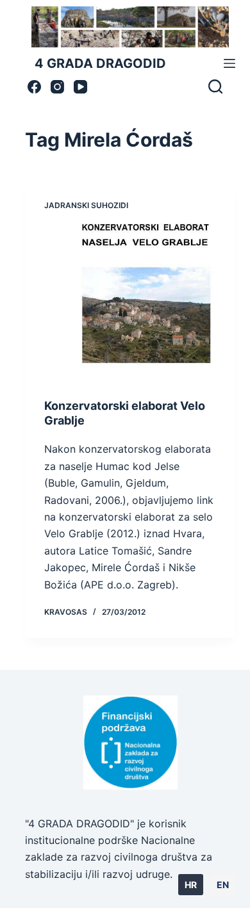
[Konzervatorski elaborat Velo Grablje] (130, 300)
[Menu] (229, 63)
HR (191, 884)
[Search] (215, 86)
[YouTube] (80, 86)
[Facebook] (34, 86)
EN (223, 884)
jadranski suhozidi (86, 205)
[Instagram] (57, 86)
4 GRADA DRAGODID (100, 63)
